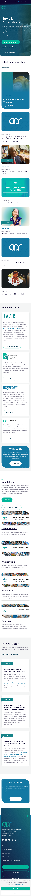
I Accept (15, 888)
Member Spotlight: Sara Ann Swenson (14, 234)
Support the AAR (7, 849)
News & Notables (9, 528)
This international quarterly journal (12, 328)
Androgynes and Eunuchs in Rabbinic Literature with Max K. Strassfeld (15, 744)
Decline (15, 893)
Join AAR (4, 845)
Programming (8, 561)
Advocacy (6, 621)
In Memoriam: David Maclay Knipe (13, 294)
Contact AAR (15, 867)
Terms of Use (6, 853)
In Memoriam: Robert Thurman (14, 101)
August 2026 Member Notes (11, 203)
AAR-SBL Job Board (20, 1)
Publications (7, 590)
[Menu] (28, 7)
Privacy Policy (6, 857)
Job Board (15, 873)
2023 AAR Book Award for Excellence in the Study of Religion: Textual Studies (15, 754)
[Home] (2, 52)
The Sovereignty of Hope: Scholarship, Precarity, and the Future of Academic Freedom (14, 707)
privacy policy (19, 884)
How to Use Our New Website (11, 860)
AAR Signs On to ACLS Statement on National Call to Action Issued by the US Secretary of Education (15, 139)
